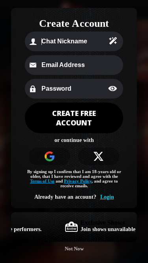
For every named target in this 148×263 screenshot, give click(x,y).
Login (107, 197)
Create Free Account (74, 117)
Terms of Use (42, 181)
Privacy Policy (78, 181)
